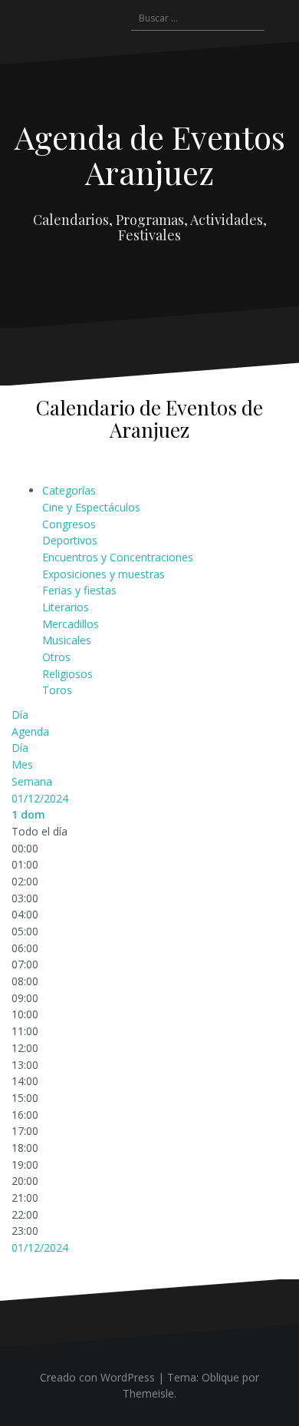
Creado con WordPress (97, 1377)
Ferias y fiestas (79, 590)
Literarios (65, 607)
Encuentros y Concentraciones (117, 557)
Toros (57, 690)
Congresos (69, 524)
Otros (56, 657)
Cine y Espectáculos (91, 507)
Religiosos (67, 674)
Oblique (220, 1377)
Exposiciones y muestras (103, 574)
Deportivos (69, 540)
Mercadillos (70, 624)
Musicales (66, 640)
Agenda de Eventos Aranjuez (150, 154)
